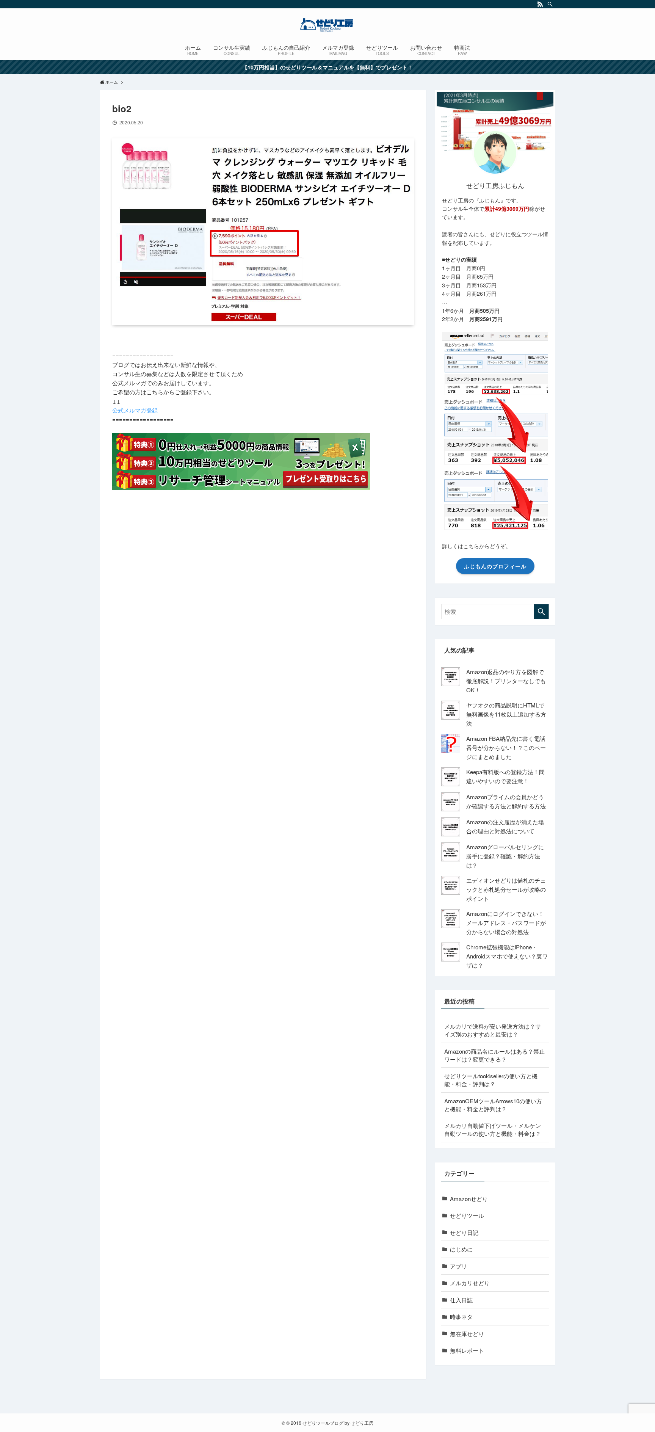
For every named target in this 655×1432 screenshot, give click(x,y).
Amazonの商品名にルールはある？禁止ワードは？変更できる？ (494, 1055)
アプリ (458, 1266)
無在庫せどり (467, 1334)
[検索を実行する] (541, 611)
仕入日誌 (461, 1300)
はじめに (461, 1249)
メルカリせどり (470, 1283)
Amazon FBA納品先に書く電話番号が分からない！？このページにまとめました (506, 747)
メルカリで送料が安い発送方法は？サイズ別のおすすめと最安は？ (492, 1030)
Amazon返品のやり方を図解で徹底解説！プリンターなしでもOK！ (506, 681)
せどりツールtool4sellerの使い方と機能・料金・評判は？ (490, 1080)
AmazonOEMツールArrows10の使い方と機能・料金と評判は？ (493, 1105)
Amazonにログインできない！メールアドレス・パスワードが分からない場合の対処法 (506, 923)
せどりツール (467, 1215)
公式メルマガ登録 (135, 410)
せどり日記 (464, 1232)
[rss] (540, 4)
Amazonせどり (469, 1199)
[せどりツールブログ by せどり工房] (327, 25)
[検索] (550, 4)
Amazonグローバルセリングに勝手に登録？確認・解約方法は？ (505, 856)
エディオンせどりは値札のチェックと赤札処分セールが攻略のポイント (506, 889)
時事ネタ (461, 1317)
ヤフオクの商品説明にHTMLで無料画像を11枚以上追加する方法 (506, 714)
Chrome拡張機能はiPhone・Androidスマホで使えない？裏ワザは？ (507, 956)
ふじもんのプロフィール (495, 566)
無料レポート (467, 1350)
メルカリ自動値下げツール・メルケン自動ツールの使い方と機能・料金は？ (492, 1129)
